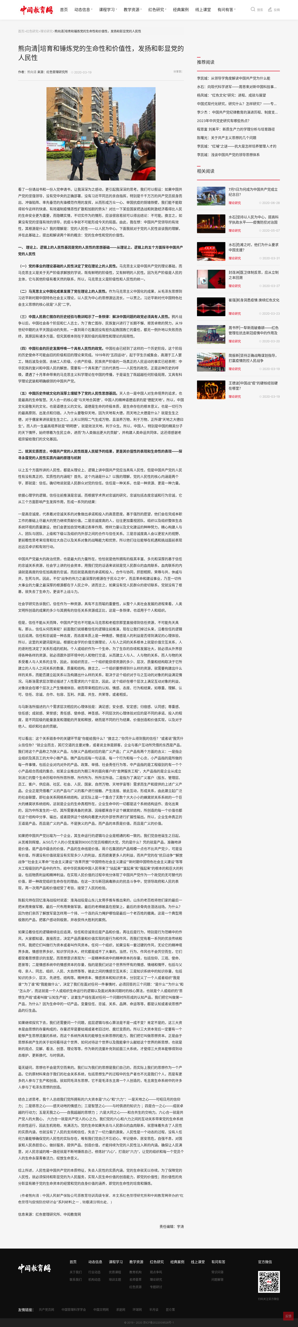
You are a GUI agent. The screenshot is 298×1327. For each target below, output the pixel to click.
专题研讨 (156, 1287)
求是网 (120, 1309)
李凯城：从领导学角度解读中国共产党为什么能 (233, 78)
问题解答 (217, 1279)
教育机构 (135, 1272)
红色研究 (156, 9)
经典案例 (181, 9)
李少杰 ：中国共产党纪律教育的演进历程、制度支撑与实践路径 (246, 112)
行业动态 (94, 1272)
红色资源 (135, 1287)
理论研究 (46, 31)
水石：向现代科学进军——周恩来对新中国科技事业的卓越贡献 (246, 87)
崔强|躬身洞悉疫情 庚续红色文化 (254, 300)
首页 (64, 9)
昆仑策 (170, 1309)
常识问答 (217, 1272)
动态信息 (82, 9)
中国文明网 (101, 1309)
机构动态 (94, 1279)
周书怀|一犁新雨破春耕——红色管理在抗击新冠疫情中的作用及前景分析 (254, 333)
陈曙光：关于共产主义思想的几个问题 (226, 138)
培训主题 (115, 1279)
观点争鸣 (156, 1272)
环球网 (137, 1309)
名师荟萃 (135, 1279)
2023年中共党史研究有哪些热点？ (224, 121)
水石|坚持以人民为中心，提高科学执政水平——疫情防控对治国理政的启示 (254, 222)
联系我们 (76, 1279)
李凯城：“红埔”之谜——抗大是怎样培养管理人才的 (236, 146)
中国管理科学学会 (74, 1309)
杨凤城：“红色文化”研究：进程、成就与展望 (231, 95)
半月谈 (153, 1309)
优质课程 (115, 1272)
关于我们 (76, 1272)
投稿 (277, 10)
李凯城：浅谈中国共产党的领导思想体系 (228, 155)
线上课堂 (203, 9)
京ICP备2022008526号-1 (158, 1322)
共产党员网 (46, 1309)
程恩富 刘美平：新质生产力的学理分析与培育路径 (236, 129)
